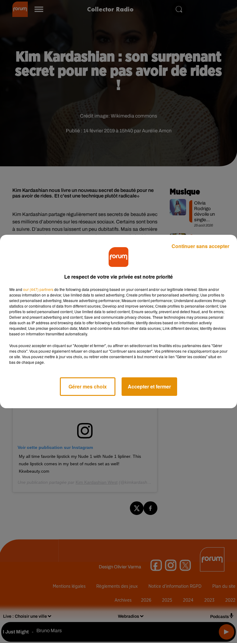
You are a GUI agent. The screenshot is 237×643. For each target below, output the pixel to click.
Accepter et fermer (149, 386)
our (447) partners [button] (38, 289)
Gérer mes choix (88, 386)
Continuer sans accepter (200, 246)
